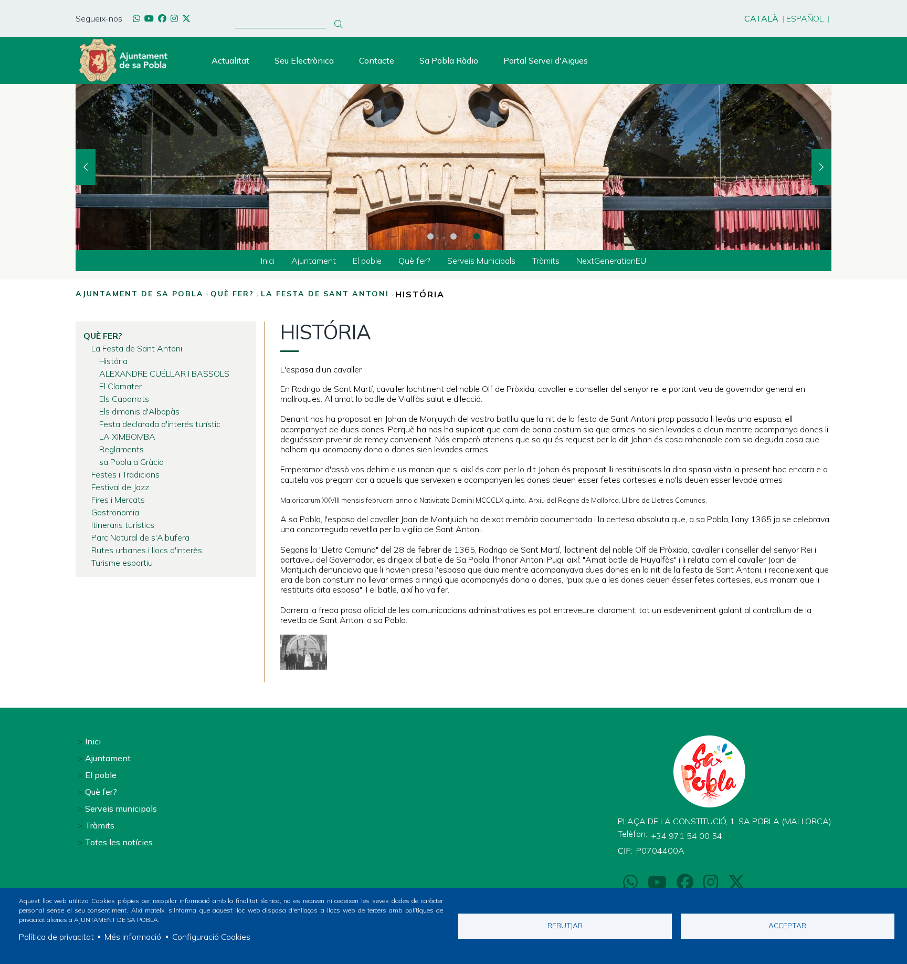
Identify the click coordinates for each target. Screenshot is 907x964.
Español (805, 18)
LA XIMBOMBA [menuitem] (127, 436)
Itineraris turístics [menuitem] (122, 525)
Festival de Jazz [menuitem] (120, 487)
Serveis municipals (121, 808)
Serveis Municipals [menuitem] (481, 260)
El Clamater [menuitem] (120, 386)
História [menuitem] (113, 361)
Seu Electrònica (304, 60)
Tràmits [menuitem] (546, 260)
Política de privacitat (56, 936)
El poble (101, 775)
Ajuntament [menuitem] (313, 260)
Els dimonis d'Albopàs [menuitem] (139, 411)
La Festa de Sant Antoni (325, 293)
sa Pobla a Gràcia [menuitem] (131, 462)
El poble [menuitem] (367, 260)
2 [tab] (453, 236)
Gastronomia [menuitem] (115, 512)
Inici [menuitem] (268, 260)
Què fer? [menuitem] (414, 260)
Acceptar (787, 925)
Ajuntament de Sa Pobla (140, 293)
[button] (303, 652)
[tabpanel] (453, 167)
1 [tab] (430, 236)
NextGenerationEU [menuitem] (611, 260)
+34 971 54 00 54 (686, 836)
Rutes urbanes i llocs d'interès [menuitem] (146, 550)
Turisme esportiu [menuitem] (122, 562)
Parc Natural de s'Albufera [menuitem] (140, 537)
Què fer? (232, 293)
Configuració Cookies (211, 936)
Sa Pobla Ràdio (448, 60)
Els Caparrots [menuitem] (124, 398)
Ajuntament (108, 758)
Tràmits (99, 825)
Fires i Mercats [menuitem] (118, 499)
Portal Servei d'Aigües (545, 60)
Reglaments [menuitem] (121, 449)
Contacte (376, 60)
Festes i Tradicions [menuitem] (125, 474)
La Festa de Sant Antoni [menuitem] (136, 348)
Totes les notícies (119, 842)
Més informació (132, 936)
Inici (93, 741)
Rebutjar (565, 925)
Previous (86, 167)
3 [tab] (476, 236)
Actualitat (230, 60)
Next (821, 167)
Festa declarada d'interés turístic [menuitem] (159, 424)
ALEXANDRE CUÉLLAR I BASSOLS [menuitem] (164, 373)
